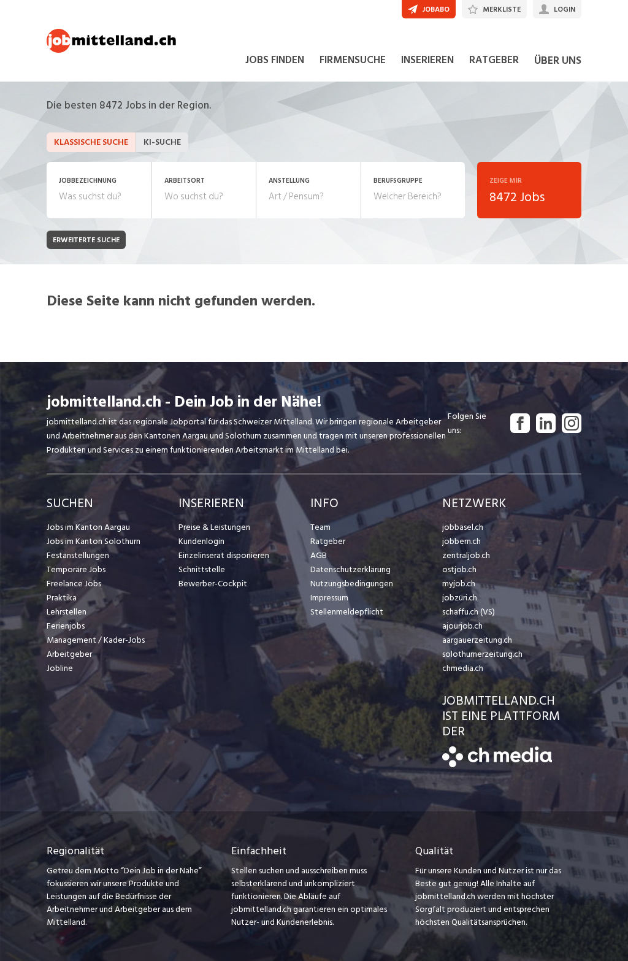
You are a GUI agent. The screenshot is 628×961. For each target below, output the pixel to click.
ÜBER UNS (557, 60)
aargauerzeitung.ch (477, 640)
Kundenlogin (201, 541)
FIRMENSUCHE (353, 60)
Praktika (62, 598)
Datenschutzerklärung (350, 569)
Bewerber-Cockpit (212, 583)
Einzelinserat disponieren (223, 555)
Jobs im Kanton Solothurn (93, 541)
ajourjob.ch (462, 626)
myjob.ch (458, 583)
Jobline (60, 668)
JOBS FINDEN (274, 60)
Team (320, 527)
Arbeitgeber (69, 654)
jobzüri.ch (459, 598)
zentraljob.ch (466, 555)
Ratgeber (327, 541)
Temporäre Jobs (76, 569)
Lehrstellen (66, 612)
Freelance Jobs (74, 583)
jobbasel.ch (462, 527)
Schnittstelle (201, 569)
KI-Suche (162, 142)
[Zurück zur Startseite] (497, 764)
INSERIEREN (427, 60)
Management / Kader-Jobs (96, 640)
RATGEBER (494, 60)
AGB (318, 555)
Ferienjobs (66, 626)
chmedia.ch (462, 668)
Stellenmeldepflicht (346, 612)
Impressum (329, 598)
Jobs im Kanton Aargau (88, 527)
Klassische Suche (91, 142)
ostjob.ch (459, 569)
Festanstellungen (78, 555)
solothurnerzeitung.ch (482, 654)
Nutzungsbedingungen (351, 583)
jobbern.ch (461, 541)
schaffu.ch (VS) (468, 612)
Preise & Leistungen (214, 527)
